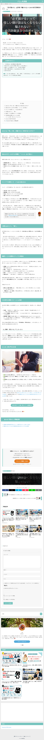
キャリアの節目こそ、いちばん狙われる (14, 109)
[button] (5, 490)
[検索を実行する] (41, 614)
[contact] (22, 645)
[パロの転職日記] (22, 1)
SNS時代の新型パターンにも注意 (13, 115)
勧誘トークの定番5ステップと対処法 (13, 113)
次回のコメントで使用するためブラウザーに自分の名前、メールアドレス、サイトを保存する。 (22, 583)
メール (5, 574)
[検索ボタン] (42, 1)
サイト (5, 578)
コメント (6, 554)
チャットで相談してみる (22, 461)
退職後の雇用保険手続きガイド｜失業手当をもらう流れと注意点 (17, 424)
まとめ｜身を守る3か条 (11, 118)
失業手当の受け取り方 (13, 215)
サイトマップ (27, 736)
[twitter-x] (21, 645)
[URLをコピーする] (38, 490)
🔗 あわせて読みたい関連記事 (12, 120)
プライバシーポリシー (19, 736)
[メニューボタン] (1, 1)
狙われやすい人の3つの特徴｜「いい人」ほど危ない (16, 107)
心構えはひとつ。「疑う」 (11, 111)
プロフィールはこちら (22, 641)
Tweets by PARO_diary (6, 727)
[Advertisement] (22, 89)
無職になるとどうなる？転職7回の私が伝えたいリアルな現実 (16, 426)
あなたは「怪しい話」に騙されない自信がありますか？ (17, 105)
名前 (5, 569)
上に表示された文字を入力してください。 (11, 588)
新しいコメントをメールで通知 (9, 595)
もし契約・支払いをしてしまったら (14, 116)
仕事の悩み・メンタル (6, 11)
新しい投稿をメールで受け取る (9, 599)
